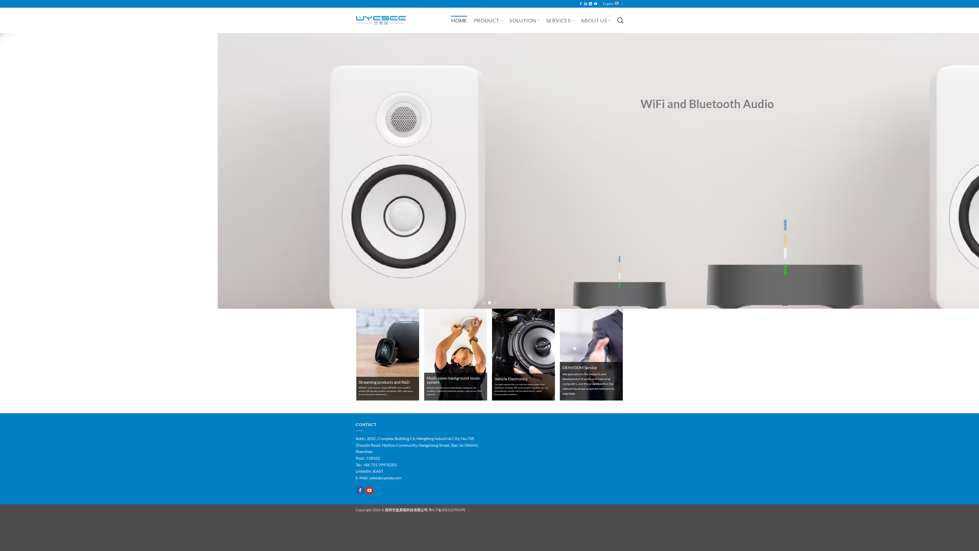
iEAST (378, 471)
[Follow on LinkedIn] (590, 4)
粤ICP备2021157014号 (447, 510)
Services (558, 20)
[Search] (620, 20)
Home (459, 20)
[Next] (953, 170)
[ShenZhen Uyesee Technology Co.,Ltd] (381, 20)
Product (486, 20)
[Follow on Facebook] (580, 4)
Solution (522, 20)
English (608, 4)
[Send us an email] (585, 4)
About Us (594, 20)
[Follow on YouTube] (595, 4)
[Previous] (26, 170)
